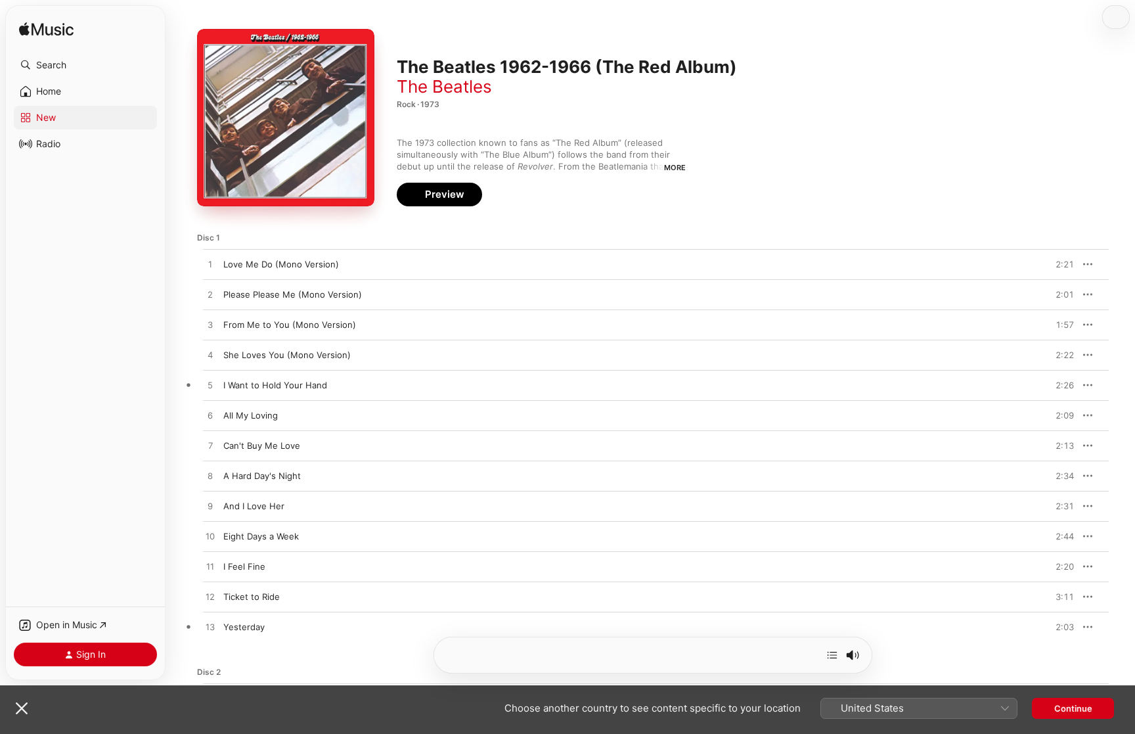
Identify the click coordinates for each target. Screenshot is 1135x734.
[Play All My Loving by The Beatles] (210, 416)
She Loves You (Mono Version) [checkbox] (287, 355)
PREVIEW (1059, 264)
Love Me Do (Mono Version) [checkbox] (281, 264)
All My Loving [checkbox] (250, 415)
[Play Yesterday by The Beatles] (210, 627)
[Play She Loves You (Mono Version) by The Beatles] (210, 355)
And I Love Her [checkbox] (253, 506)
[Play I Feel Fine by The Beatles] (210, 567)
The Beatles (444, 86)
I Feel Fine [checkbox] (244, 566)
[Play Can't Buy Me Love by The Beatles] (210, 446)
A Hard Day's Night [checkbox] (262, 475)
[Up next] (832, 655)
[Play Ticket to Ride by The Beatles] (210, 597)
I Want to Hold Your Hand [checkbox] (275, 385)
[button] (85, 65)
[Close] (22, 708)
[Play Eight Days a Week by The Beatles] (210, 537)
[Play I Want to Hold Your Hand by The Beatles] (210, 386)
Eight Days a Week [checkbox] (261, 536)
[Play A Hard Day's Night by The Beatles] (210, 476)
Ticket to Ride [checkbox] (251, 596)
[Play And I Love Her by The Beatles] (210, 507)
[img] (46, 29)
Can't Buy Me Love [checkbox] (261, 445)
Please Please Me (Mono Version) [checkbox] (292, 294)
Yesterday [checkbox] (244, 627)
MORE (675, 167)
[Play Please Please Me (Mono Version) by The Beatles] (210, 295)
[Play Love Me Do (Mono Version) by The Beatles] (210, 265)
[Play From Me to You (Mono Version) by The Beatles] (210, 325)
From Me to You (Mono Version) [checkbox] (289, 324)
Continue (1073, 708)
